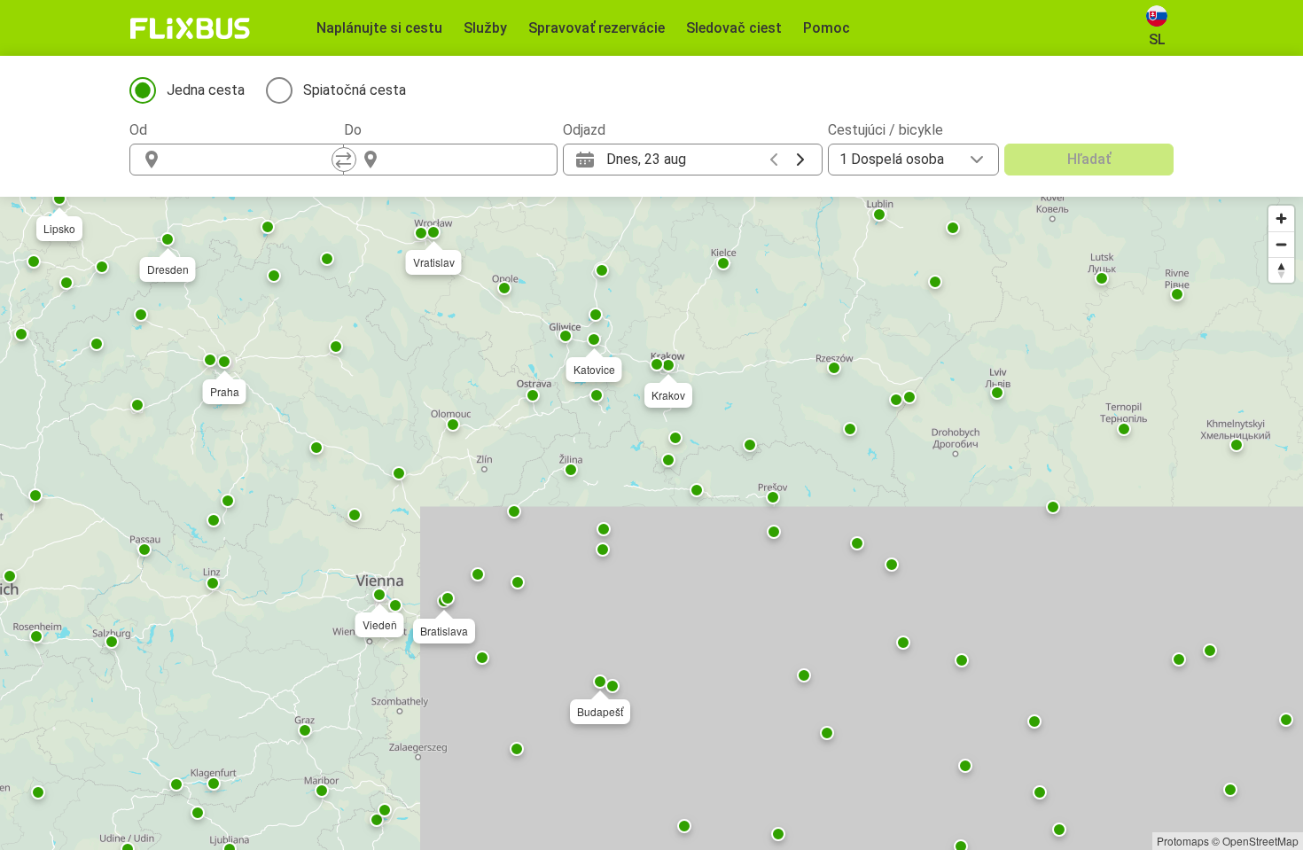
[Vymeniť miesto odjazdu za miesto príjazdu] (344, 159)
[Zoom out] (1281, 244)
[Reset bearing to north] (1281, 270)
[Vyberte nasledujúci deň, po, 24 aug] (800, 159)
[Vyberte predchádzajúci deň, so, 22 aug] (773, 159)
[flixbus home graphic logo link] (190, 28)
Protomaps (1183, 840)
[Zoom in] (1281, 218)
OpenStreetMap (1260, 840)
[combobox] (252, 159)
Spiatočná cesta (354, 90)
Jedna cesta (206, 90)
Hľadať (1089, 159)
